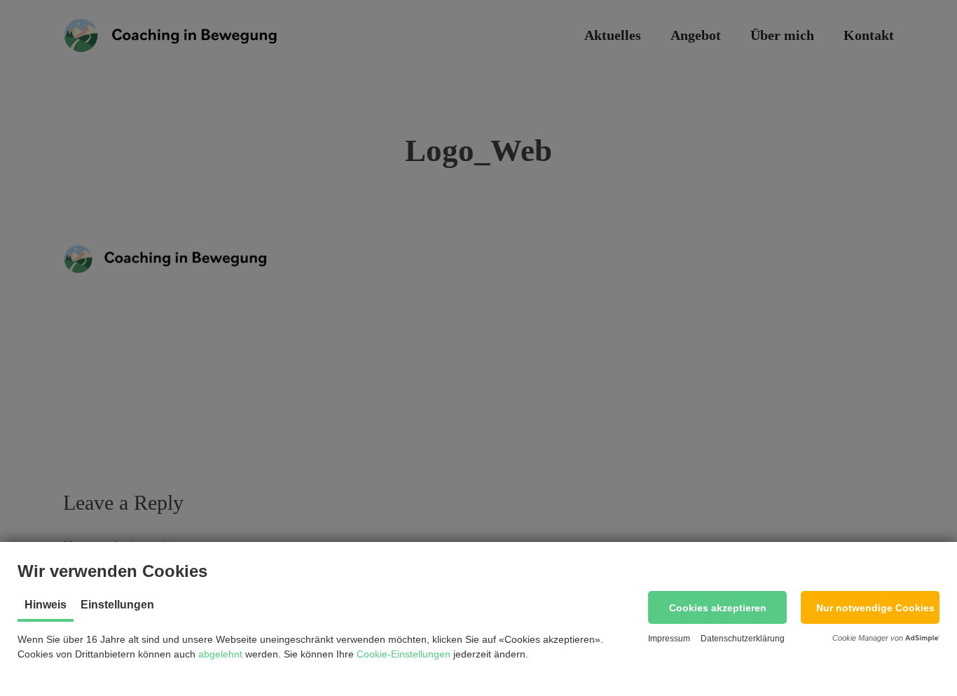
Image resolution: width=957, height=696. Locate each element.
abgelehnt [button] (220, 654)
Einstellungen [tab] (117, 605)
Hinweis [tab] (46, 605)
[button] (717, 607)
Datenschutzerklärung (743, 638)
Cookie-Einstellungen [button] (403, 654)
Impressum (669, 638)
